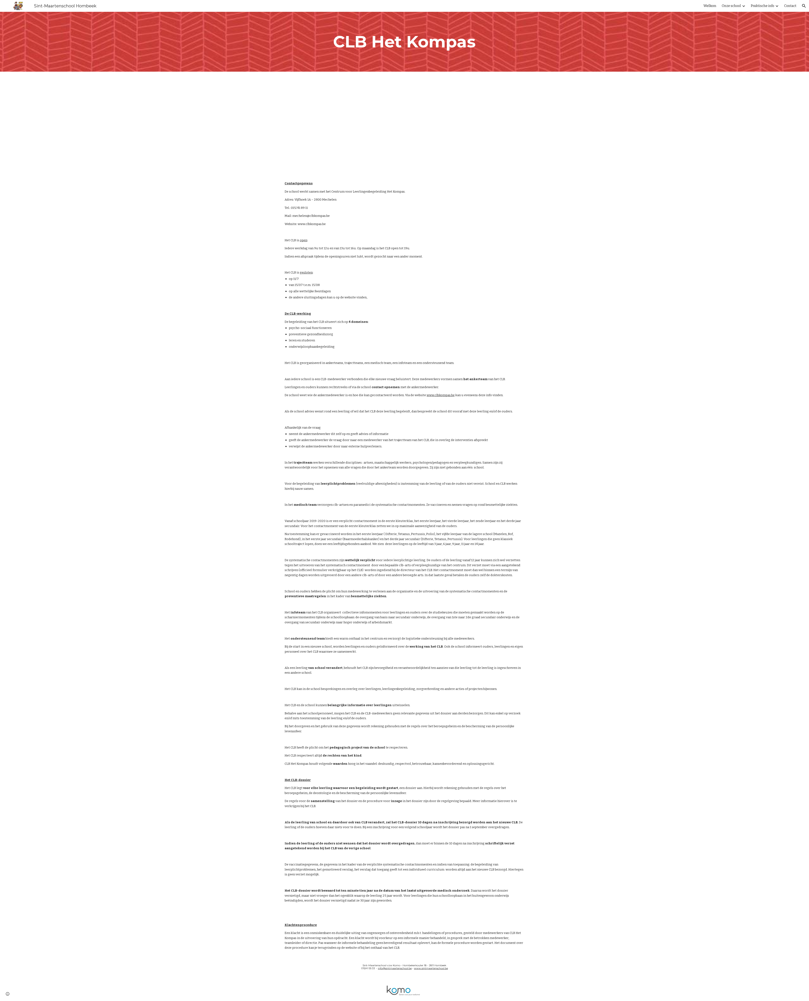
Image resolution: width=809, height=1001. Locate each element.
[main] (404, 42)
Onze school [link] (731, 6)
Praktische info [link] (762, 6)
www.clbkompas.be (312, 224)
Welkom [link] (709, 6)
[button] (804, 6)
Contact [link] (790, 6)
